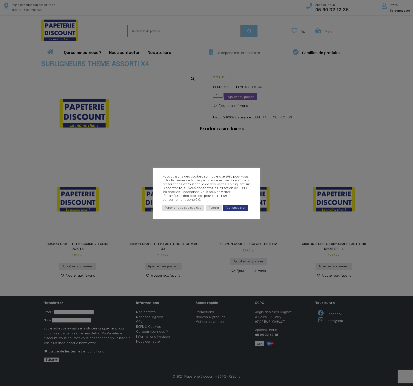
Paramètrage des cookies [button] (183, 208)
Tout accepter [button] (235, 208)
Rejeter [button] (214, 208)
